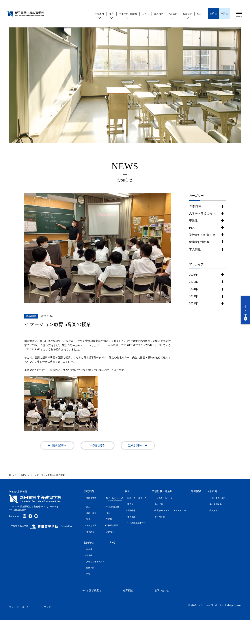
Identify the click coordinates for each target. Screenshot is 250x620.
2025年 (193, 282)
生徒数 (109, 519)
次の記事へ (135, 445)
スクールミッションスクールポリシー (112, 499)
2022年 (193, 303)
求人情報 (195, 249)
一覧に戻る (97, 445)
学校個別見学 (216, 504)
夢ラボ (130, 504)
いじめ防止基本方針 (136, 523)
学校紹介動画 (112, 525)
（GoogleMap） (53, 506)
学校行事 (159, 504)
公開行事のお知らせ (219, 498)
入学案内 (173, 13)
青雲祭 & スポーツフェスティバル (170, 510)
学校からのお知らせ (202, 234)
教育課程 (90, 532)
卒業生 (193, 220)
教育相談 (131, 517)
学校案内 (99, 13)
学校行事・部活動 (128, 13)
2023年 (193, 296)
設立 (88, 506)
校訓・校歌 (91, 513)
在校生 (89, 549)
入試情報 (214, 510)
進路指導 (158, 13)
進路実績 (196, 491)
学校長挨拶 (91, 498)
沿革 (108, 513)
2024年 (193, 289)
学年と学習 (91, 525)
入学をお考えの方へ (202, 213)
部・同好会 (160, 517)
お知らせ (187, 13)
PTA (192, 227)
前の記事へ (59, 445)
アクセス (110, 532)
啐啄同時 (195, 206)
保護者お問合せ (199, 241)
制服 (88, 519)
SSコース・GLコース (136, 498)
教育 (111, 13)
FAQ (199, 13)
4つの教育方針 (112, 506)
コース (145, 13)
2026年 (193, 274)
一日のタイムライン (164, 498)
